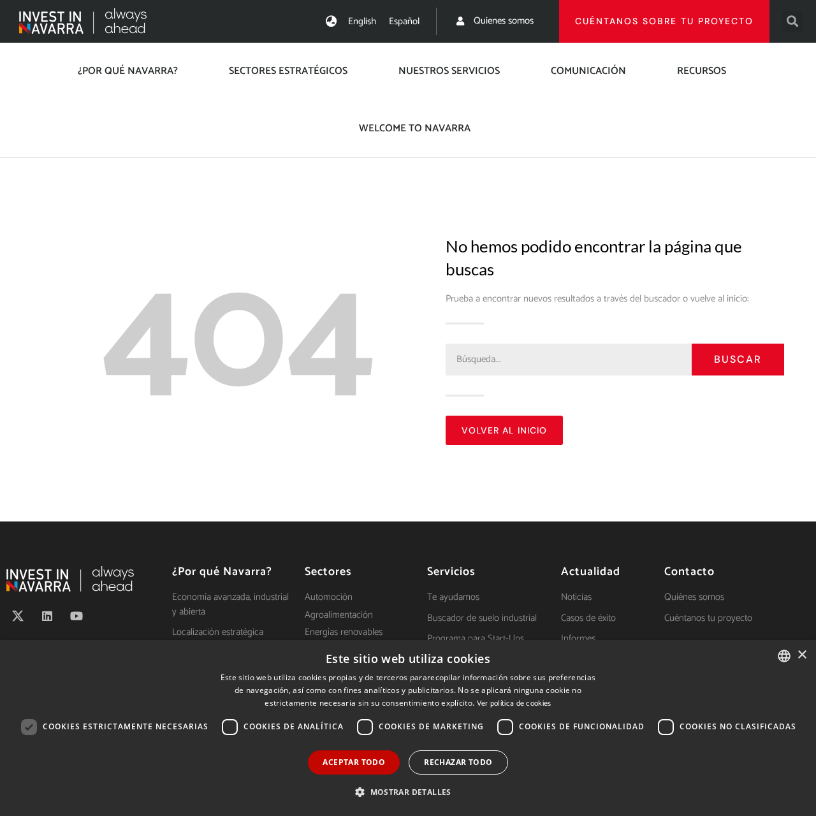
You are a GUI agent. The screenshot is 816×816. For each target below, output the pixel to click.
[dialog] (408, 728)
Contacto (689, 571)
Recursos (701, 71)
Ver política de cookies (514, 703)
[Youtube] (76, 615)
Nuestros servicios (449, 71)
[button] (792, 21)
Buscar (738, 359)
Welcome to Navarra (414, 128)
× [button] (801, 655)
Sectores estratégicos (288, 71)
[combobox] (784, 656)
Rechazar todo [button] (458, 762)
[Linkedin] (47, 615)
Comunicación (588, 71)
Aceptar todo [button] (354, 762)
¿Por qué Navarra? (128, 71)
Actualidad (590, 571)
